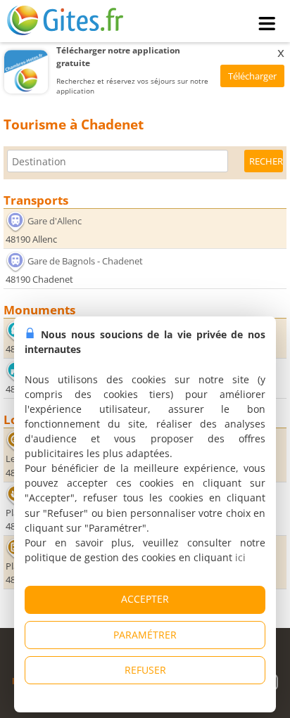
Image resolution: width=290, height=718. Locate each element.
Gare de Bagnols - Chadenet (85, 261)
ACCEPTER (145, 598)
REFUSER (145, 670)
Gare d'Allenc (54, 220)
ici (240, 557)
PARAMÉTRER (145, 634)
